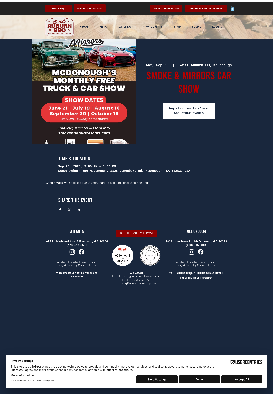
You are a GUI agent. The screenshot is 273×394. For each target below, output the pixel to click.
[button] (206, 8)
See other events (189, 113)
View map (77, 276)
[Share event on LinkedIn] (78, 209)
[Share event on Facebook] (60, 209)
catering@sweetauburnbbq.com (136, 283)
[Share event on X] (69, 209)
